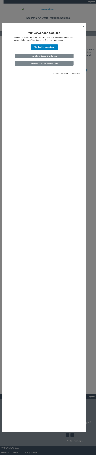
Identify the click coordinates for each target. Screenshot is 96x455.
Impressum (76, 73)
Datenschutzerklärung (60, 73)
